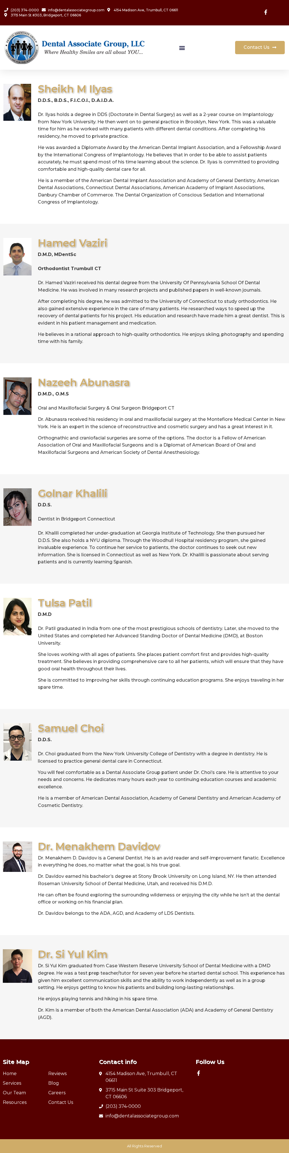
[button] (182, 47)
